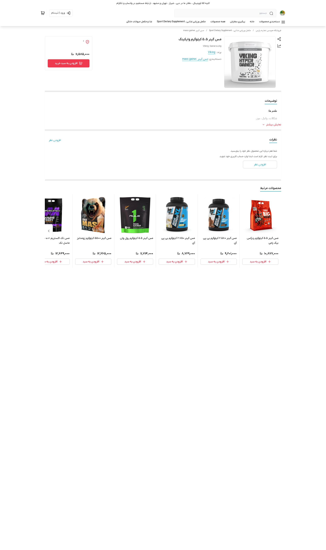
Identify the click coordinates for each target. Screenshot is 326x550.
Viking (211, 52)
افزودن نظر (55, 140)
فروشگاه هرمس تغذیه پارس (268, 30)
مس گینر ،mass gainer (193, 30)
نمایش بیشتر (273, 124)
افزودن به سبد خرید (66, 63)
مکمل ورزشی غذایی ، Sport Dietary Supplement (230, 30)
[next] (49, 231)
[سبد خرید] (43, 13)
